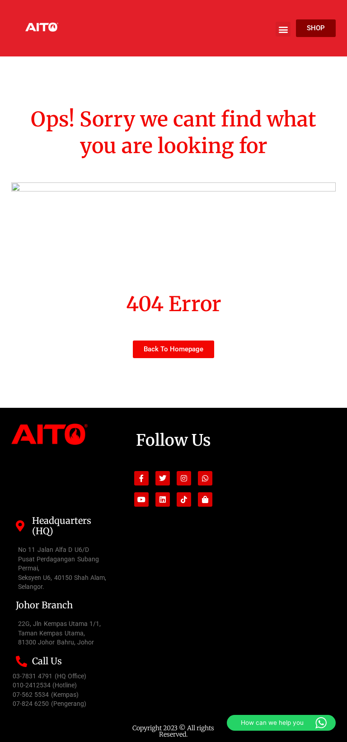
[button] (283, 29)
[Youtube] (141, 499)
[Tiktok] (184, 499)
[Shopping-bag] (205, 499)
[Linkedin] (162, 499)
